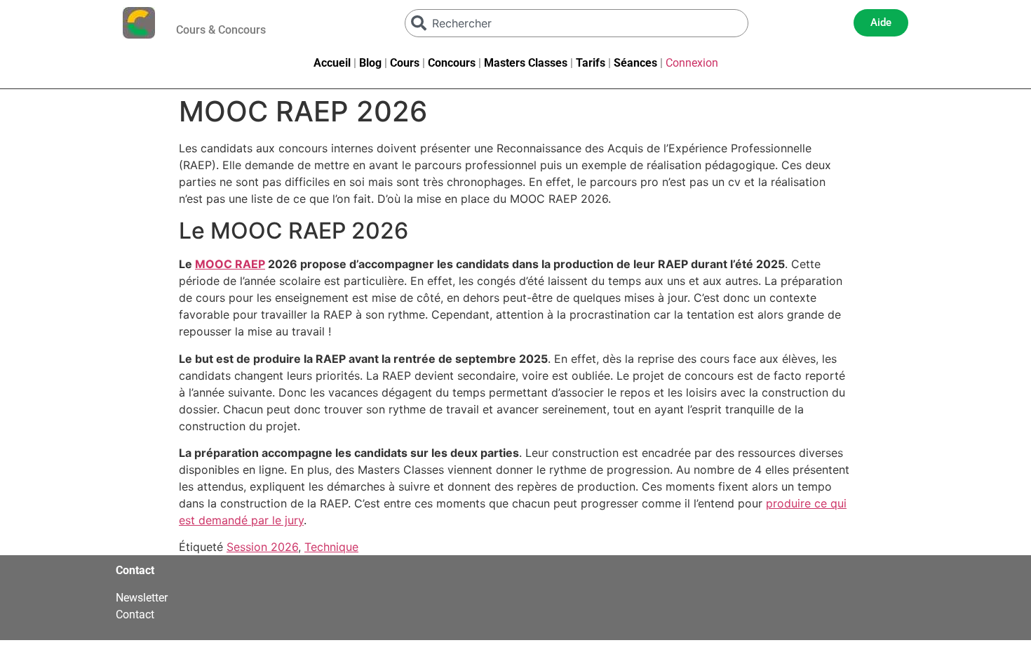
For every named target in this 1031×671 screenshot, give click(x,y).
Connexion (692, 62)
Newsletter (142, 597)
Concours (452, 62)
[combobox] (576, 23)
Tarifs (590, 62)
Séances (635, 62)
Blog (370, 62)
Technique (331, 547)
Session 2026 (262, 547)
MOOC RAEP (230, 264)
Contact (135, 614)
